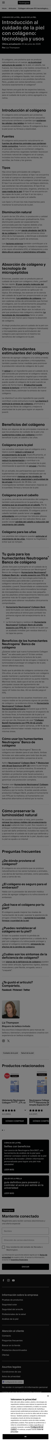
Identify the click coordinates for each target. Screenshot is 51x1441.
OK (25, 1436)
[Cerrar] (48, 1396)
